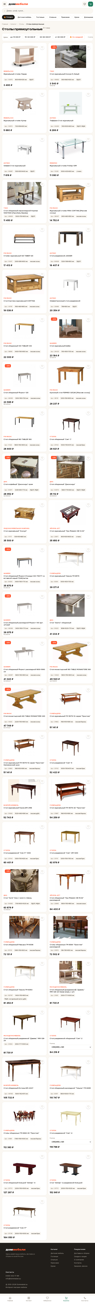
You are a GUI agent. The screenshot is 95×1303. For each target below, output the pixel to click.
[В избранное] (42, 47)
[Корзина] (90, 4)
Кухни (76, 17)
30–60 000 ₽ (45, 37)
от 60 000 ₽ (60, 37)
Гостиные (40, 17)
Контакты (84, 1301)
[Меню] (4, 4)
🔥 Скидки (8, 17)
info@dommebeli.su (13, 1279)
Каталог (14, 24)
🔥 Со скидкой (76, 37)
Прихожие (65, 17)
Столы (21, 24)
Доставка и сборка (81, 1253)
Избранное (47, 1301)
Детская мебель (24, 17)
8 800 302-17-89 (12, 1276)
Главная (5, 24)
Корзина (66, 1301)
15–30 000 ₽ (30, 37)
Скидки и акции (80, 1256)
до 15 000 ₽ (15, 37)
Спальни (52, 17)
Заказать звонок (80, 1266)
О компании (79, 1260)
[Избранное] (84, 4)
